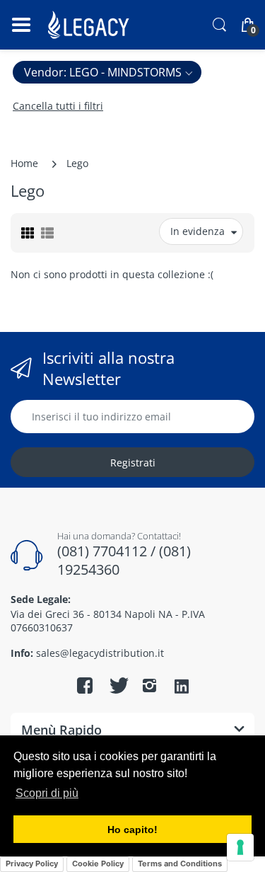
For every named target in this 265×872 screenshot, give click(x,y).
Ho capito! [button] (132, 829)
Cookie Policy (98, 863)
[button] (107, 72)
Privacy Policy (32, 863)
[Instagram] (150, 685)
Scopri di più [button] (47, 793)
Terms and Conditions (180, 863)
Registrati (132, 462)
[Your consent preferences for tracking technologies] (240, 847)
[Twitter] (117, 685)
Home (24, 163)
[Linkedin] (182, 687)
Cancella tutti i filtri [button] (58, 106)
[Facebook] (85, 685)
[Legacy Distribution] (90, 25)
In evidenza (197, 231)
